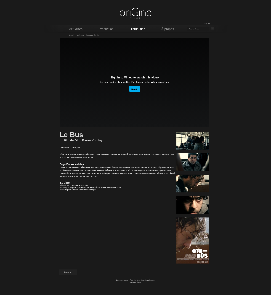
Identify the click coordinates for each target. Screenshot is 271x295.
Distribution (80, 35)
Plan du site (135, 280)
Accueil (71, 35)
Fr (209, 24)
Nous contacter (122, 280)
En (206, 24)
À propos (167, 29)
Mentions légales (148, 280)
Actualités (75, 29)
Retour (67, 272)
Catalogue (89, 35)
